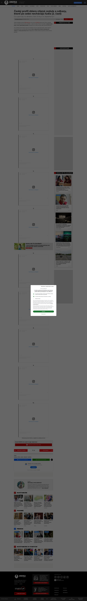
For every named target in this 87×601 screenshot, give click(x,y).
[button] (43, 298)
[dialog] (43, 300)
